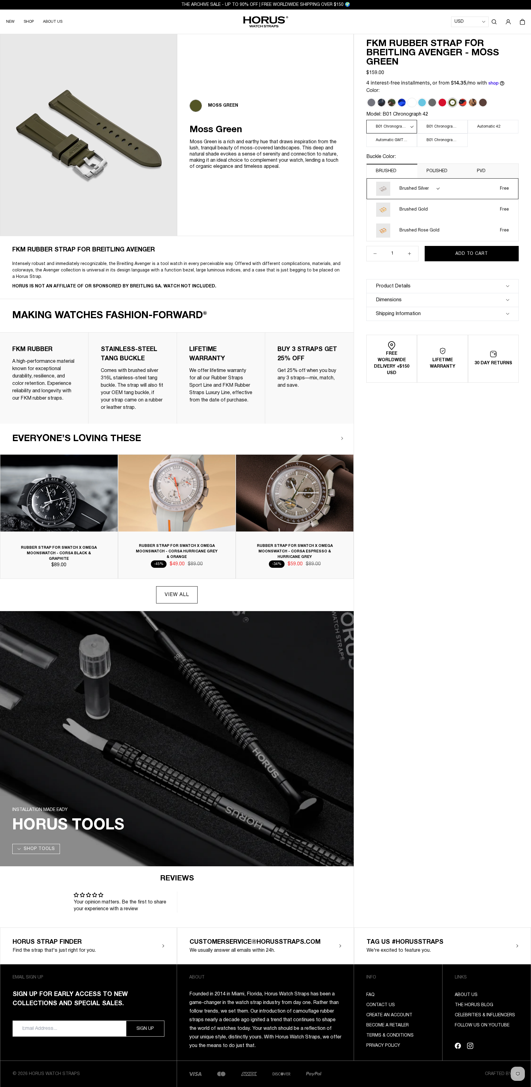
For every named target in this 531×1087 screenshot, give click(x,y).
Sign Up (145, 1029)
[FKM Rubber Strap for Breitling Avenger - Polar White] (412, 102)
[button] (494, 21)
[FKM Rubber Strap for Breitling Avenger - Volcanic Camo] (462, 102)
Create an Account (389, 1015)
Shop (29, 21)
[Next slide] (342, 438)
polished (437, 171)
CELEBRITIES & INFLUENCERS (485, 1015)
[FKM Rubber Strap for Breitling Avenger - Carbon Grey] (371, 102)
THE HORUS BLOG (474, 1005)
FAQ (370, 995)
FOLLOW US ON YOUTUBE (482, 1025)
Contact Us (380, 1005)
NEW (10, 21)
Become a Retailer (387, 1025)
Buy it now (472, 269)
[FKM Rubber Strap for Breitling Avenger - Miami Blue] (422, 102)
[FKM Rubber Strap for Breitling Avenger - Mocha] (483, 102)
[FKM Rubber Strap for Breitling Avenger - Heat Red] (442, 102)
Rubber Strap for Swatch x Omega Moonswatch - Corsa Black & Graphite (59, 553)
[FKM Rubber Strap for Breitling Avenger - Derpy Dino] (432, 102)
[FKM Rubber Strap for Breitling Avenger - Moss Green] (452, 102)
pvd (481, 171)
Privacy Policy (383, 1046)
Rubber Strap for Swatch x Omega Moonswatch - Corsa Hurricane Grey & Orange (177, 551)
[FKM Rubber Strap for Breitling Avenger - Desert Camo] (473, 102)
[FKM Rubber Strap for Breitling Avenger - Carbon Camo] (381, 102)
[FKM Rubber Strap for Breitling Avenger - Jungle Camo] (391, 102)
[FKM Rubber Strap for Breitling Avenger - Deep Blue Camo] (402, 102)
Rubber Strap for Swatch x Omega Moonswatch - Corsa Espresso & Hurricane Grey (295, 551)
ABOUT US (52, 21)
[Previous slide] (324, 438)
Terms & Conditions (390, 1036)
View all (177, 595)
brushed (386, 171)
